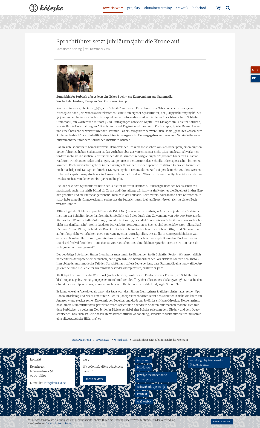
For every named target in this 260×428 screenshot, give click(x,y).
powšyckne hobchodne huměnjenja (152, 377)
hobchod (199, 8)
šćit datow (143, 367)
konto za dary (94, 379)
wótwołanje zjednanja (151, 386)
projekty (133, 8)
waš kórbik (144, 401)
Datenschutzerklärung (58, 423)
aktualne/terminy (158, 8)
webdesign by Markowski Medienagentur (206, 363)
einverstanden (221, 421)
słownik (182, 8)
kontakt (142, 394)
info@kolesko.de (55, 383)
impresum (143, 360)
